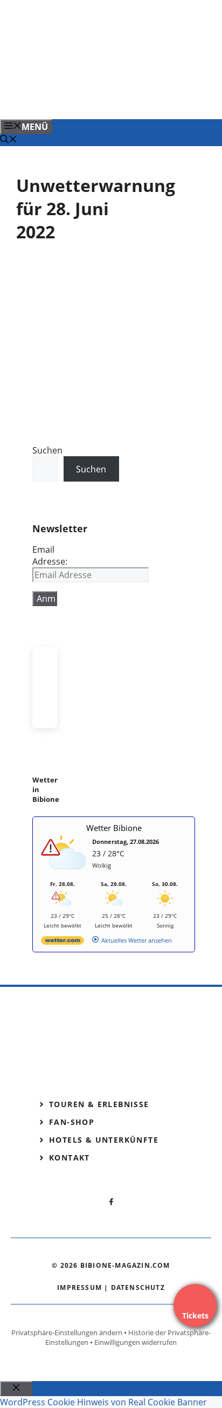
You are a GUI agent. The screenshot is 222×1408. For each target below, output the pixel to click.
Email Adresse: (49, 555)
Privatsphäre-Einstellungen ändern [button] (66, 1332)
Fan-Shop (71, 1122)
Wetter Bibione (114, 827)
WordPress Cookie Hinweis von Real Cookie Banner (103, 1402)
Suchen (47, 450)
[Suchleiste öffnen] (8, 140)
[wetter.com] (62, 942)
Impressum (79, 1287)
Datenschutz (138, 1287)
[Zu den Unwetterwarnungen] (65, 875)
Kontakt (69, 1157)
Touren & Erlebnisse (99, 1104)
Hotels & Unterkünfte (103, 1140)
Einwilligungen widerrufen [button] (135, 1342)
